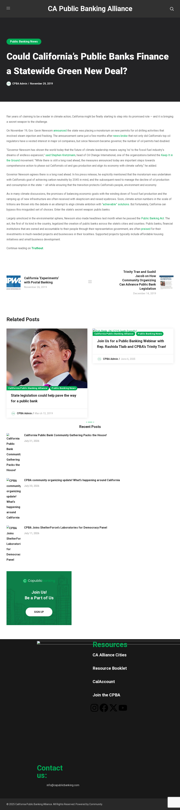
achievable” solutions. (116, 204)
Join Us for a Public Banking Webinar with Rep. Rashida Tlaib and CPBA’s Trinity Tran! (131, 344)
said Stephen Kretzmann (60, 155)
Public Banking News (24, 41)
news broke (120, 135)
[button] (171, 9)
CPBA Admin (19, 83)
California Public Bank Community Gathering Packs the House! (65, 435)
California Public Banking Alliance (27, 388)
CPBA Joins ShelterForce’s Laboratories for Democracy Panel (65, 527)
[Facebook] (103, 707)
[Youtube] (122, 707)
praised (145, 229)
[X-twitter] (113, 707)
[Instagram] (94, 707)
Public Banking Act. (153, 218)
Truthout (37, 248)
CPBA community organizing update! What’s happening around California (72, 480)
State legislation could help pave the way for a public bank (43, 398)
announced (60, 130)
